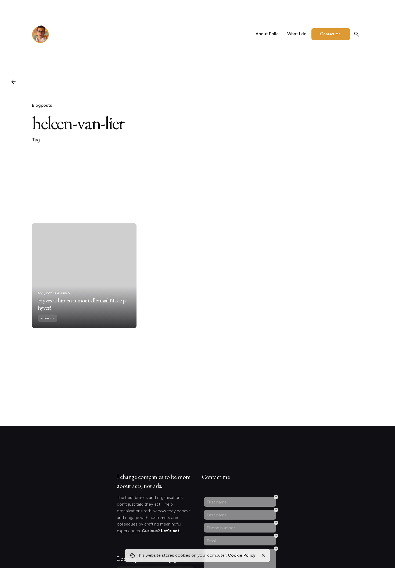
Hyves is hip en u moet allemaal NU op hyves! (81, 304)
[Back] (13, 81)
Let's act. (170, 530)
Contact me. (331, 34)
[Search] (356, 34)
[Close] (263, 555)
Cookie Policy (242, 555)
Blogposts (42, 105)
